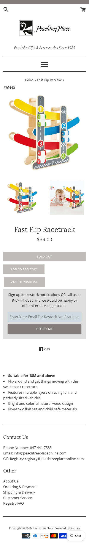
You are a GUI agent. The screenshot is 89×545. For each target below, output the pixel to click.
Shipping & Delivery (19, 492)
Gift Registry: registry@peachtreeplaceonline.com (43, 458)
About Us (10, 481)
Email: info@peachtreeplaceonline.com (35, 453)
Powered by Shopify (67, 528)
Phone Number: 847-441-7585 (27, 447)
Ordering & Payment (20, 486)
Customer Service (17, 497)
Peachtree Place (43, 528)
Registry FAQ (13, 503)
